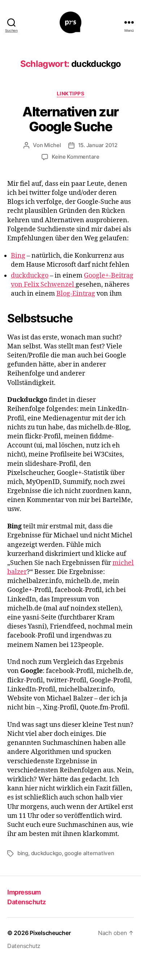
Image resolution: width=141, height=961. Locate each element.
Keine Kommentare (75, 156)
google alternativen (89, 853)
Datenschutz (26, 902)
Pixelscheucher (50, 932)
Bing (18, 256)
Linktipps (71, 93)
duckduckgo (29, 275)
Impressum (24, 892)
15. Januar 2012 (98, 145)
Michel (52, 145)
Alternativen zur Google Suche (70, 119)
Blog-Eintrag (75, 293)
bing (22, 853)
